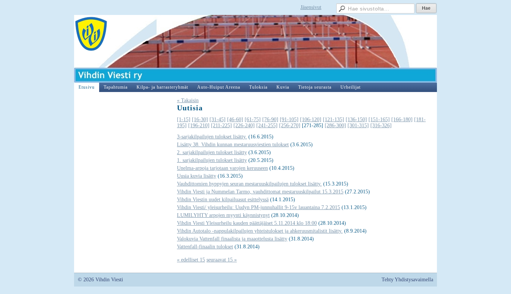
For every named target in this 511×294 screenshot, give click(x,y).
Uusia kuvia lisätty (196, 176)
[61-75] (253, 119)
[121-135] (333, 119)
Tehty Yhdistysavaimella (407, 279)
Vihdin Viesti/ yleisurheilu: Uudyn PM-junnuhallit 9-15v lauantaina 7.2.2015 (258, 207)
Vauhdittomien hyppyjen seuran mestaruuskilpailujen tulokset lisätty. (249, 184)
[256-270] (289, 125)
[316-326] (381, 125)
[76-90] (270, 119)
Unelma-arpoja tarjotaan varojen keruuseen (222, 168)
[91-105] (289, 119)
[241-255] (267, 125)
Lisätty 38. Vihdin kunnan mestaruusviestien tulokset (233, 144)
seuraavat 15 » (221, 260)
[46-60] (235, 119)
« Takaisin (188, 100)
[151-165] (379, 119)
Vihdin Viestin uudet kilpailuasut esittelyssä (223, 199)
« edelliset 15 (191, 260)
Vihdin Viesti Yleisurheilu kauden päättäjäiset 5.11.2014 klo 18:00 (247, 223)
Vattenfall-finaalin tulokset (205, 246)
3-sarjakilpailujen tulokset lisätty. (212, 137)
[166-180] (402, 119)
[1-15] (183, 119)
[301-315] (358, 125)
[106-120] (310, 119)
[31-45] (217, 119)
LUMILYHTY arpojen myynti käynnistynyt (223, 215)
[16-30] (200, 119)
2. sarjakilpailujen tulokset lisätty (212, 152)
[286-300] (335, 125)
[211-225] (221, 125)
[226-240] (244, 125)
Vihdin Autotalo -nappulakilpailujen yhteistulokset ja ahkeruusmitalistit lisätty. (260, 231)
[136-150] (356, 119)
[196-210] (198, 125)
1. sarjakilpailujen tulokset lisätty (212, 160)
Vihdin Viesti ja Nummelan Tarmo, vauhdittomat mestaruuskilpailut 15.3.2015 (260, 192)
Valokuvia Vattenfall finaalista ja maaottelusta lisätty (232, 239)
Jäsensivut (310, 7)
